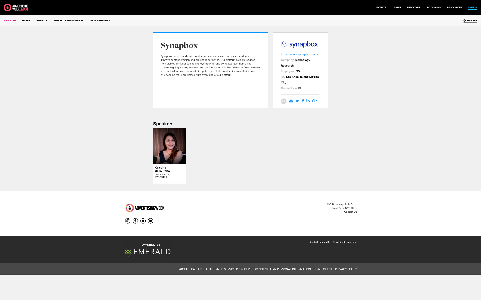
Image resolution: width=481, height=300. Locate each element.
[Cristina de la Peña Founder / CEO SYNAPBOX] (169, 146)
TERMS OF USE (323, 269)
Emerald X (324, 242)
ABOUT (184, 269)
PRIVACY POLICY (346, 269)
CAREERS (197, 269)
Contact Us (350, 211)
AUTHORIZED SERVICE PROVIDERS (228, 269)
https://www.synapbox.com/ (299, 54)
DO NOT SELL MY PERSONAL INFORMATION (282, 269)
